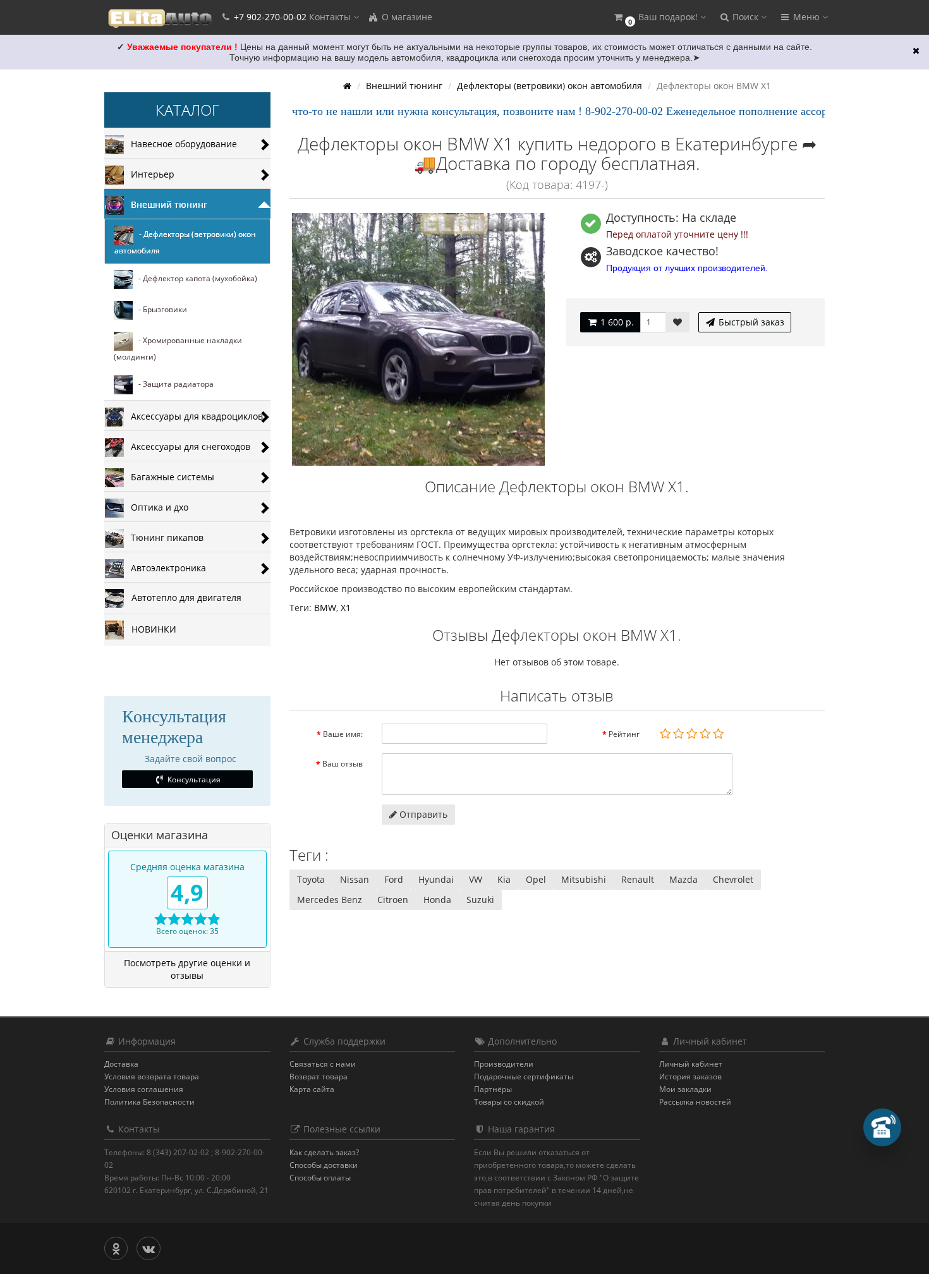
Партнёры (493, 1089)
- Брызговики (160, 310)
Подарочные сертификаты (523, 1076)
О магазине (405, 17)
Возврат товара (318, 1076)
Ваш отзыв (342, 763)
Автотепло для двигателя (182, 598)
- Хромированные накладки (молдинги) (178, 349)
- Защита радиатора (173, 384)
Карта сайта (311, 1089)
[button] (659, 17)
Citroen (392, 900)
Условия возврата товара (151, 1076)
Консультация (193, 779)
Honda (437, 900)
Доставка (121, 1064)
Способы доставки (323, 1165)
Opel (536, 879)
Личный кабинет (690, 1064)
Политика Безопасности (149, 1101)
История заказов (690, 1076)
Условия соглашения (143, 1089)
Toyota (311, 879)
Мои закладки (685, 1089)
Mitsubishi (583, 879)
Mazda (683, 879)
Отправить (422, 814)
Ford (393, 879)
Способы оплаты (320, 1177)
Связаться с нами (322, 1064)
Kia (504, 879)
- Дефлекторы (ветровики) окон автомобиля (185, 243)
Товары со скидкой (509, 1101)
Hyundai (436, 879)
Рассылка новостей (695, 1101)
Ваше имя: (343, 734)
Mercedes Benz (329, 900)
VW (475, 879)
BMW (325, 608)
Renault (637, 879)
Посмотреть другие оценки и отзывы (187, 969)
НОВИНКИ (150, 629)
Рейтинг (624, 734)
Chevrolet (733, 879)
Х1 (346, 608)
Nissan (354, 879)
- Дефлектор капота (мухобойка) (195, 279)
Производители (503, 1064)
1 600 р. (616, 322)
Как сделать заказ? (324, 1152)
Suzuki (480, 900)
